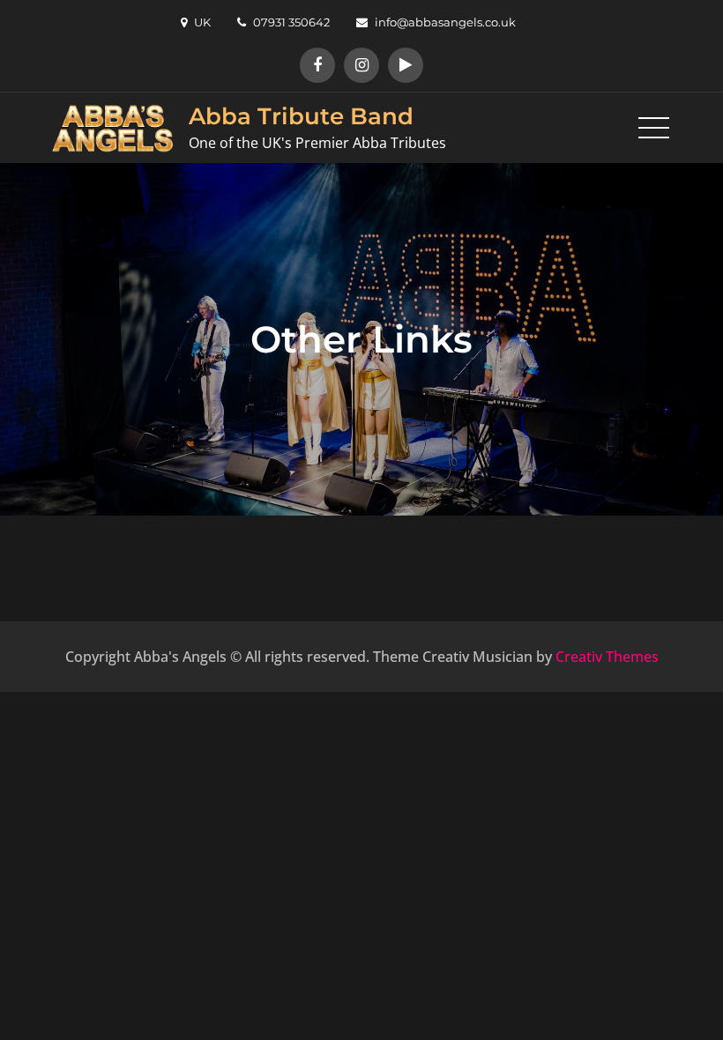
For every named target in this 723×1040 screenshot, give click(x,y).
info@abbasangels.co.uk (445, 22)
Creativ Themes (607, 656)
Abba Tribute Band (301, 116)
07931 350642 (291, 22)
